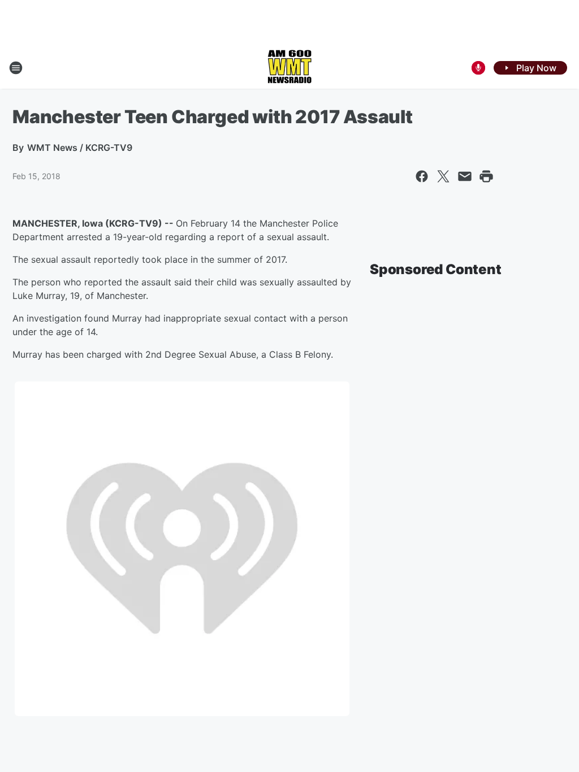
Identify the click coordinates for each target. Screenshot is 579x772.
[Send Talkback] (478, 68)
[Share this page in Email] (465, 176)
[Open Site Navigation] (16, 68)
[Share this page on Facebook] (422, 176)
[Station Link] (289, 68)
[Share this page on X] (443, 176)
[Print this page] (486, 176)
